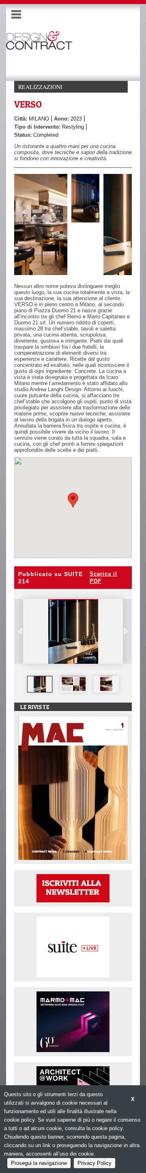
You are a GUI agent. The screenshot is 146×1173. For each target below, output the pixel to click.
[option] (39, 684)
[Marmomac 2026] (73, 1021)
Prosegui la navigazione (39, 1163)
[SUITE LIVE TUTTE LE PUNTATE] (73, 946)
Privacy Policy (94, 1163)
